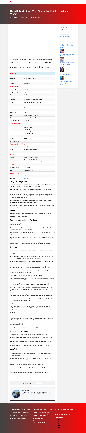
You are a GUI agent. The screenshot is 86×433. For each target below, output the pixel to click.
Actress (34, 1)
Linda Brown (15, 17)
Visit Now (26, 175)
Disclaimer (50, 420)
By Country (72, 1)
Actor (28, 1)
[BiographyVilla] (13, 2)
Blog (23, 1)
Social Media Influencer (50, 1)
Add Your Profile (41, 422)
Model (40, 1)
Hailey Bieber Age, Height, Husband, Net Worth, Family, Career (66, 45)
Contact (38, 420)
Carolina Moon (20, 66)
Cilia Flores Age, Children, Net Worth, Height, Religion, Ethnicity (67, 64)
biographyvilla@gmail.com (65, 414)
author (49, 58)
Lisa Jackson (25, 379)
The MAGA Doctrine (64, 34)
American (32, 17)
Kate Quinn (18, 379)
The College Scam (64, 32)
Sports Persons (63, 1)
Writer (38, 17)
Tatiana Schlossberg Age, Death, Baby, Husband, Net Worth (66, 83)
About (34, 420)
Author (36, 17)
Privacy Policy (44, 420)
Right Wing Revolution (65, 36)
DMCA (34, 422)
